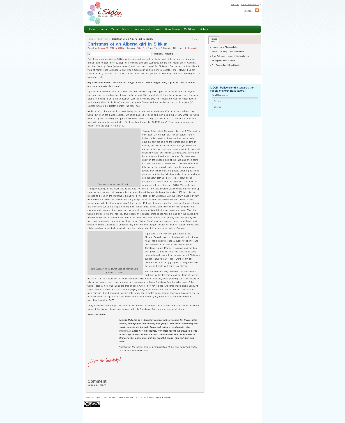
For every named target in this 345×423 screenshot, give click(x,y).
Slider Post (102, 39)
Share (194, 39)
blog (145, 350)
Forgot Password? (250, 4)
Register (235, 4)
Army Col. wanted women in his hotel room (230, 56)
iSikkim (121, 48)
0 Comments (191, 48)
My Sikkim (190, 29)
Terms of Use (155, 397)
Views (113, 28)
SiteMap (167, 397)
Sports (125, 29)
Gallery (204, 29)
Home (92, 29)
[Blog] (257, 11)
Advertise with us (125, 397)
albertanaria (125, 331)
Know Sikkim (171, 28)
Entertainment (141, 28)
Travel (157, 29)
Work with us (109, 397)
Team (98, 397)
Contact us (141, 397)
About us (89, 397)
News (102, 28)
